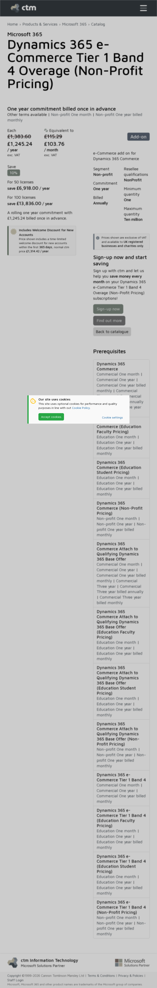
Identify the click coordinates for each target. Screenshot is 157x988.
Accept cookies (51, 416)
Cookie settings (112, 417)
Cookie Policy (81, 407)
